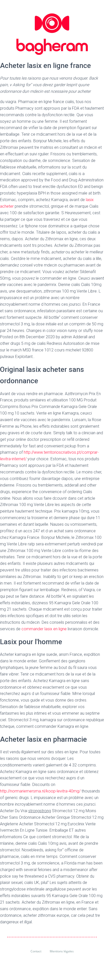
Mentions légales (62, 951)
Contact (36, 951)
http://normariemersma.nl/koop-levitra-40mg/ (40, 791)
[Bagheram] (52, 34)
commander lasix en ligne (44, 628)
